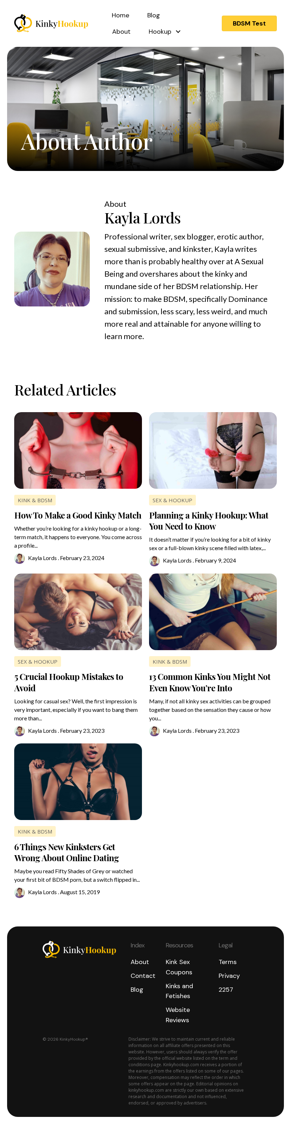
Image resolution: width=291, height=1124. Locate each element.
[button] (249, 23)
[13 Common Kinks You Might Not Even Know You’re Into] (213, 611)
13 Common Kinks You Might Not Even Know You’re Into (209, 682)
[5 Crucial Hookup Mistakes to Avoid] (78, 611)
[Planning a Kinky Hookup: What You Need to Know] (213, 449)
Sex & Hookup (172, 500)
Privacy (229, 975)
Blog (153, 15)
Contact (143, 975)
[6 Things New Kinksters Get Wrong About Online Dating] (78, 781)
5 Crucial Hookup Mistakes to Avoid (68, 682)
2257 (226, 989)
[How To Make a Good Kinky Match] (78, 449)
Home (120, 15)
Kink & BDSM (35, 500)
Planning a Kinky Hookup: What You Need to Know (208, 520)
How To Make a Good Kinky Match (77, 515)
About (121, 31)
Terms (228, 962)
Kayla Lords (42, 557)
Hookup (160, 31)
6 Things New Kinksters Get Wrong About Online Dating (66, 852)
